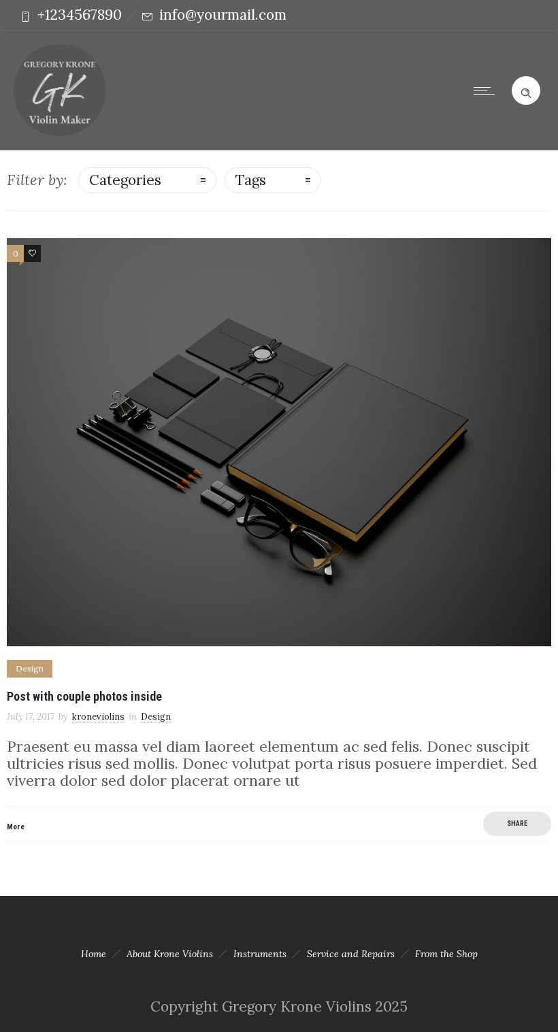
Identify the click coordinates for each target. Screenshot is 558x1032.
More (15, 826)
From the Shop (446, 954)
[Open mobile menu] (487, 90)
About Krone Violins (170, 954)
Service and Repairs (351, 954)
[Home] (59, 130)
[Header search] (526, 89)
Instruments (259, 954)
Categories (125, 180)
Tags (250, 180)
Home (93, 954)
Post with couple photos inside (84, 696)
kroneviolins (98, 716)
